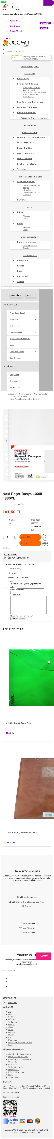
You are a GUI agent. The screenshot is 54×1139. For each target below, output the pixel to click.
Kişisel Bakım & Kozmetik (30, 177)
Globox (11, 1024)
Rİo (9, 1037)
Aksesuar (26, 216)
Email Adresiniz (17, 590)
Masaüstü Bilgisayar (31, 94)
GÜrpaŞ (11, 1019)
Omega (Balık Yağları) (31, 192)
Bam (10, 1045)
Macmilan (12, 1040)
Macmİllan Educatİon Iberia (20, 1042)
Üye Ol (30, 295)
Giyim (25, 218)
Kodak (11, 1017)
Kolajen (26, 188)
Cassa (11, 1027)
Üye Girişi (16, 295)
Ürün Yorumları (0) (17, 557)
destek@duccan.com (11, 1097)
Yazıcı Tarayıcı (28, 97)
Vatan (10, 1029)
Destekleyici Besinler (31, 185)
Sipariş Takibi (16, 31)
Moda (30, 207)
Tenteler (26, 248)
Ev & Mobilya (30, 125)
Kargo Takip (15, 21)
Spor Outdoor (30, 256)
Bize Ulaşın (15, 26)
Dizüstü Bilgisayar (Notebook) (35, 92)
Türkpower (13, 1022)
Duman (11, 1032)
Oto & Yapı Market (29, 237)
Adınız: (13, 587)
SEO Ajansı (27, 906)
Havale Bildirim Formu (18, 1056)
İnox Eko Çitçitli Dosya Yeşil (18, 723)
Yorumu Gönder (18, 618)
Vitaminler (27, 194)
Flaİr (10, 1014)
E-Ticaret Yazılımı (27, 932)
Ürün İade (12, 1062)
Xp (9, 1011)
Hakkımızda (13, 1069)
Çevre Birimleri (29, 90)
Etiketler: (46, 535)
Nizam (11, 1035)
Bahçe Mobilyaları (30, 246)
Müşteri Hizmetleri (16, 1072)
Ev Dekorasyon (29, 133)
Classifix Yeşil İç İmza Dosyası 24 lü (22, 832)
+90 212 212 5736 (11, 1092)
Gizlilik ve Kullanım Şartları (20, 1054)
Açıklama (10, 554)
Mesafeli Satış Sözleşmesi (19, 1059)
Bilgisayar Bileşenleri (31, 88)
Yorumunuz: (15, 595)
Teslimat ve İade (15, 1067)
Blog (10, 1075)
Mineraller (27, 190)
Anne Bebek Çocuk (30, 66)
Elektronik (29, 74)
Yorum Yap (19, 504)
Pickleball (12, 1002)
